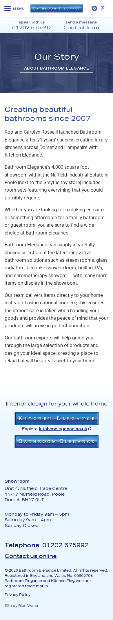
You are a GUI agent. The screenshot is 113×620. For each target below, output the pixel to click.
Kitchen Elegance (23, 155)
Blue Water (28, 605)
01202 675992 (65, 544)
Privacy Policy (17, 594)
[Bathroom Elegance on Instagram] (94, 8)
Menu (19, 8)
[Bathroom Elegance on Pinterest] (102, 8)
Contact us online (31, 555)
